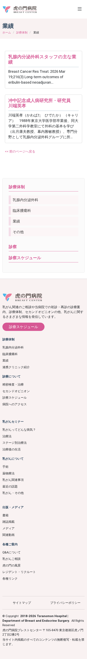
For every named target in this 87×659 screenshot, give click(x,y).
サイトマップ (22, 603)
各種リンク (10, 578)
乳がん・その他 (13, 493)
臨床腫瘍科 (22, 210)
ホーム (6, 32)
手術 (5, 467)
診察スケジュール (25, 257)
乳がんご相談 (11, 559)
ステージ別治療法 (14, 443)
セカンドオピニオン (16, 391)
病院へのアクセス (14, 404)
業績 (16, 221)
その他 (18, 232)
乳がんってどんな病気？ (19, 429)
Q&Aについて (11, 552)
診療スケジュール (23, 327)
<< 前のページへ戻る (20, 151)
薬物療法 (8, 473)
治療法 (7, 436)
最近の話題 (10, 486)
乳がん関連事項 (13, 480)
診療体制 (22, 32)
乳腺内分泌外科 (25, 200)
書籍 (5, 515)
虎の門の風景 (11, 565)
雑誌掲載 (8, 522)
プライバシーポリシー (65, 603)
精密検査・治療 (13, 384)
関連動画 (8, 535)
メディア (8, 528)
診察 (13, 246)
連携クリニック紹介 (16, 367)
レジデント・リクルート (19, 572)
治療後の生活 (11, 449)
